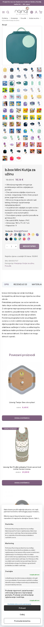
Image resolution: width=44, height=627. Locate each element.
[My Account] (36, 12)
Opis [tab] (6, 284)
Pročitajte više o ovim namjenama (19, 604)
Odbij (22, 614)
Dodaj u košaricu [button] (22, 418)
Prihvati (22, 608)
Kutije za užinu (34, 18)
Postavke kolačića (22, 621)
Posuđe (23, 18)
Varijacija (9, 231)
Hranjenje (14, 18)
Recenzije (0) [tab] (20, 284)
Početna (5, 18)
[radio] (6, 234)
